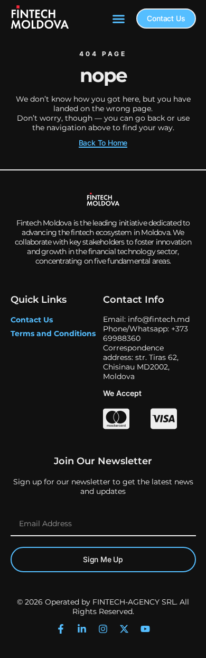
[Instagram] (103, 629)
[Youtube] (145, 629)
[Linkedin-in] (82, 629)
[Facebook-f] (60, 629)
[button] (119, 18)
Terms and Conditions (53, 333)
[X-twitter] (124, 629)
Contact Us (32, 320)
